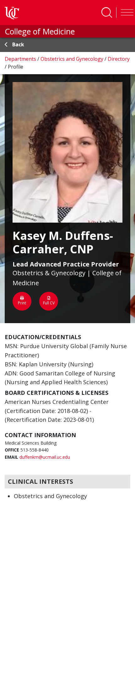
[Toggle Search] (106, 12)
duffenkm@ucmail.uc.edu (44, 457)
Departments (21, 58)
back (18, 44)
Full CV (49, 303)
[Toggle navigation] (125, 12)
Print (22, 303)
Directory (119, 58)
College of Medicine (40, 31)
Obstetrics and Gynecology (72, 58)
